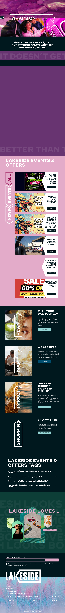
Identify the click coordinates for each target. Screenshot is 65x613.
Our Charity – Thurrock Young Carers (22, 597)
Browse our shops (44, 432)
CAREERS (9, 589)
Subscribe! (51, 560)
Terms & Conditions (11, 601)
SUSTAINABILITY (44, 407)
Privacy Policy (25, 565)
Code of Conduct (32, 603)
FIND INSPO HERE (50, 529)
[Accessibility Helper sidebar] (2, 17)
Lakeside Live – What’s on (16, 594)
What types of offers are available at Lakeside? (28, 481)
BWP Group (39, 611)
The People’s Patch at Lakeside (51, 603)
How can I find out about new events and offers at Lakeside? (29, 486)
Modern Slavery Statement (13, 605)
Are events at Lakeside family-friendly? (25, 477)
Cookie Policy (55, 601)
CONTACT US (10, 586)
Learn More (52, 187)
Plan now (44, 329)
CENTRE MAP (44, 361)
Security (8, 603)
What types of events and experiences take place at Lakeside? (30, 472)
